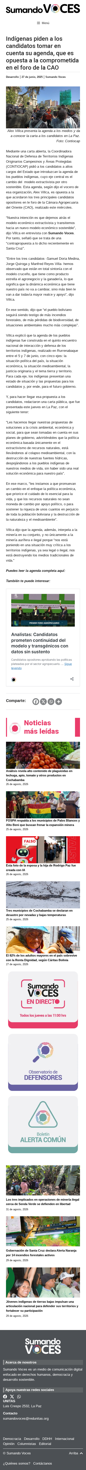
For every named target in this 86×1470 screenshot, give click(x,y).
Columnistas (26, 1444)
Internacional (64, 1439)
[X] (43, 701)
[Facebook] (35, 701)
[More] (58, 701)
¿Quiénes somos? (16, 1463)
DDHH (47, 1439)
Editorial (45, 1444)
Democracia (12, 1439)
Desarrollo (31, 1439)
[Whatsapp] (51, 701)
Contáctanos (42, 1463)
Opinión (8, 1444)
